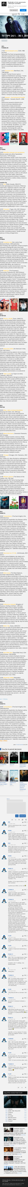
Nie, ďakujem (13, 10)
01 (12, 819)
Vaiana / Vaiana (12, 1119)
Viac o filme (3, 741)
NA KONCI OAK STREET (3, 783)
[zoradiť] (26, 819)
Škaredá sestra (12, 1117)
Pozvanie (10, 1116)
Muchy (10, 1114)
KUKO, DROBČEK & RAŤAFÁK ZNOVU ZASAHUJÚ (23, 786)
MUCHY (12, 764)
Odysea (10, 1109)
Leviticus (10, 1112)
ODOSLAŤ (22, 816)
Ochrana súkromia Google (17, 1180)
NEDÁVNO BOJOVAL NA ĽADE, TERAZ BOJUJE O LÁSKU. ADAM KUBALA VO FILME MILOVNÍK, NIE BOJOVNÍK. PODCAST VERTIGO (15, 1132)
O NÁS (23, 14)
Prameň (10, 1121)
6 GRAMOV (3, 764)
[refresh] (22, 819)
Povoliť (23, 10)
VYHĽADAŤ (14, 14)
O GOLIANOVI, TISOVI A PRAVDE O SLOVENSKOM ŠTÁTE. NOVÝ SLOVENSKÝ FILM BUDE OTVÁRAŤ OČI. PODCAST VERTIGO (15, 1151)
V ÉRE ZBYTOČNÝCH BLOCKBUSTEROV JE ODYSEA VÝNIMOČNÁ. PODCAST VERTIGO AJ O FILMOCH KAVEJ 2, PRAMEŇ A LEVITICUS (15, 1170)
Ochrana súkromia (6, 1180)
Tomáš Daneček (19, 744)
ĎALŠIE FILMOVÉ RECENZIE (12, 749)
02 (15, 819)
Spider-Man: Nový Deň (14, 1111)
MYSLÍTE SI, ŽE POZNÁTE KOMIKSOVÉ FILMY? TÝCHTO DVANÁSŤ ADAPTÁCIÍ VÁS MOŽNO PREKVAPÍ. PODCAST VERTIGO (15, 1160)
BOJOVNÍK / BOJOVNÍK (23, 765)
